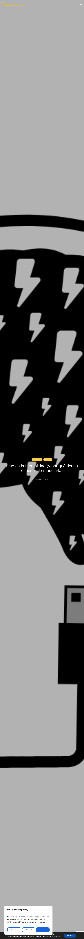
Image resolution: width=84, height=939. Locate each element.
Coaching (48, 460)
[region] (28, 920)
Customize (14, 930)
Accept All (42, 930)
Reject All (29, 930)
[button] (81, 4)
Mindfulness (37, 460)
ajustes (58, 937)
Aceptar (70, 935)
